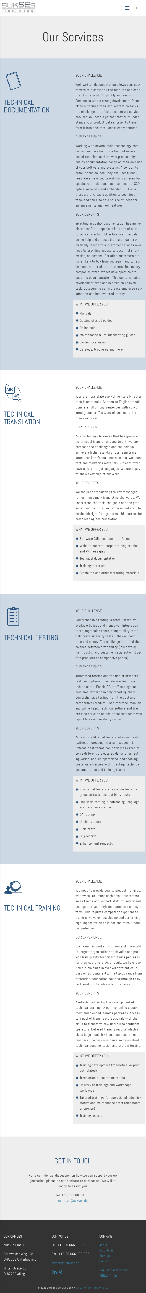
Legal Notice (84, 1287)
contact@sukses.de (73, 1200)
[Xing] (61, 1272)
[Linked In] (54, 1272)
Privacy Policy (100, 1287)
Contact (105, 1261)
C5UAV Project (109, 1275)
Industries (106, 1250)
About (103, 1245)
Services (105, 1255)
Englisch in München (114, 1270)
